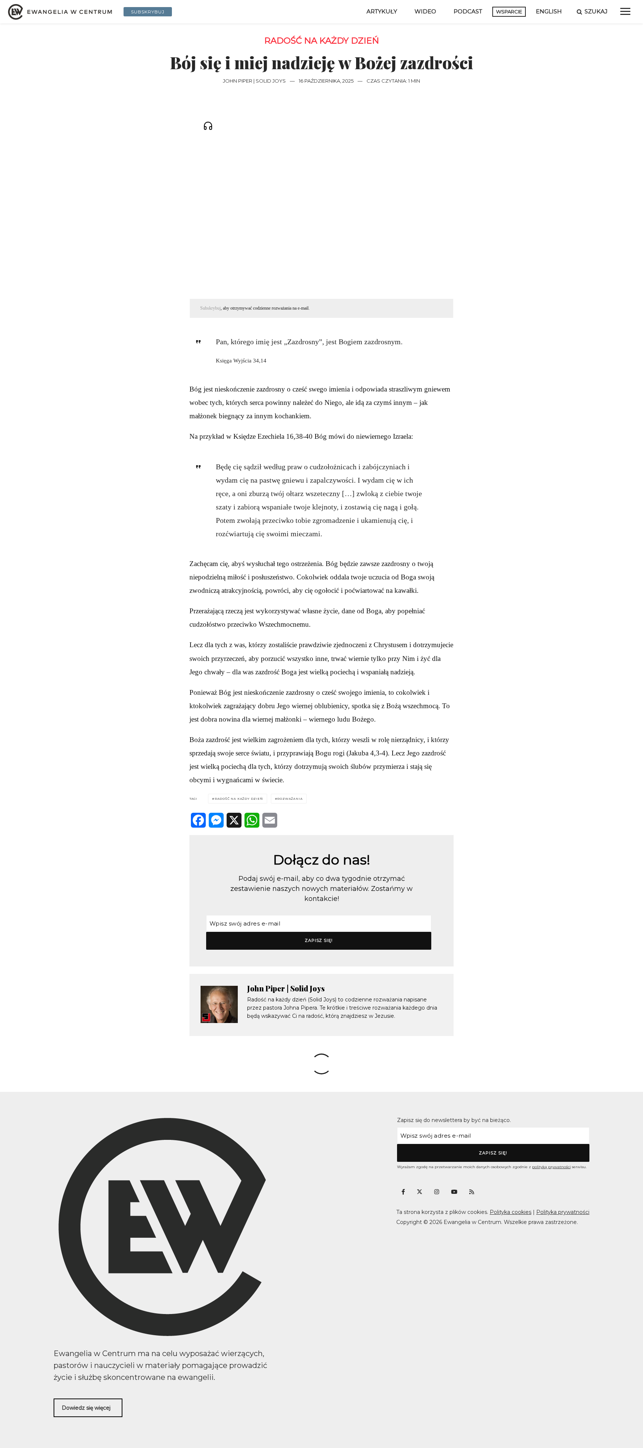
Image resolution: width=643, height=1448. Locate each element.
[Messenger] (216, 820)
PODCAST (468, 11)
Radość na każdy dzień (321, 40)
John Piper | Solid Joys (254, 81)
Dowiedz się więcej (86, 1407)
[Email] (270, 820)
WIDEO (425, 11)
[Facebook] (198, 820)
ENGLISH (549, 11)
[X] (234, 820)
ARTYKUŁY (382, 11)
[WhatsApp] (252, 820)
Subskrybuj (210, 308)
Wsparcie (509, 12)
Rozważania (290, 798)
